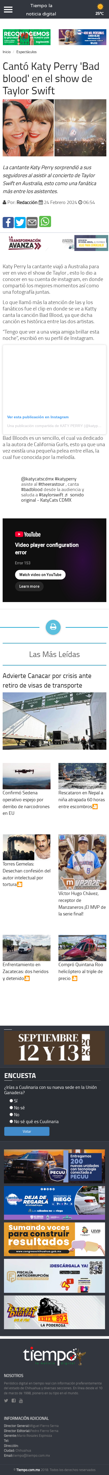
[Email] (32, 221)
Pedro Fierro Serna (31, 1430)
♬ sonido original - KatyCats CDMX (52, 497)
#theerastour (51, 484)
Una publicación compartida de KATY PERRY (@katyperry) (56, 426)
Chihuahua (17, 1450)
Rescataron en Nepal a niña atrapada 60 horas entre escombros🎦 (81, 799)
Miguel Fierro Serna (31, 1425)
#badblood (32, 489)
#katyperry (65, 478)
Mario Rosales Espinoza (28, 1435)
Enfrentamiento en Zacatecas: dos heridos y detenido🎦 (25, 971)
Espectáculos (26, 51)
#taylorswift (51, 494)
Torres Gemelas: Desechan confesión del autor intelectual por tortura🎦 (27, 873)
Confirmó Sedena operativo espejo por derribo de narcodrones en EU (26, 802)
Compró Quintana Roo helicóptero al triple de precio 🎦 (80, 971)
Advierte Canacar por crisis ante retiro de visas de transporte (47, 680)
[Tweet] (20, 221)
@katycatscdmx (37, 478)
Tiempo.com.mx (28, 1469)
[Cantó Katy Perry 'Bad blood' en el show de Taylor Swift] (8, 221)
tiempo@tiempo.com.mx (27, 1455)
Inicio (7, 51)
